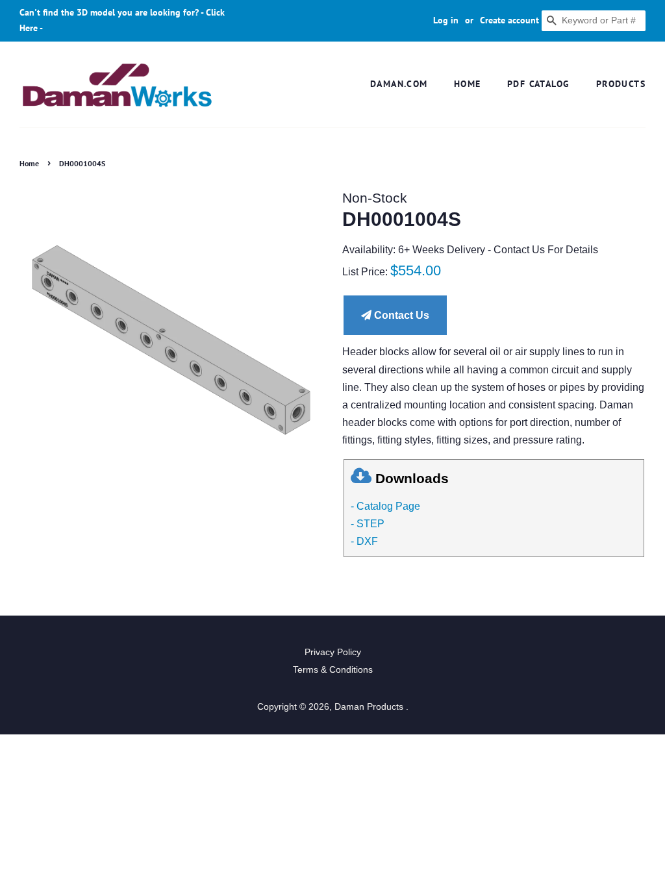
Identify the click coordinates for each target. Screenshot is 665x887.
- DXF (364, 541)
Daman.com (399, 84)
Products (621, 84)
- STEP (367, 523)
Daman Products (370, 707)
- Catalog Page (385, 506)
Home (467, 84)
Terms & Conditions (333, 670)
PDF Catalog (538, 84)
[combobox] (594, 20)
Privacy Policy (333, 652)
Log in (445, 20)
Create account (509, 20)
